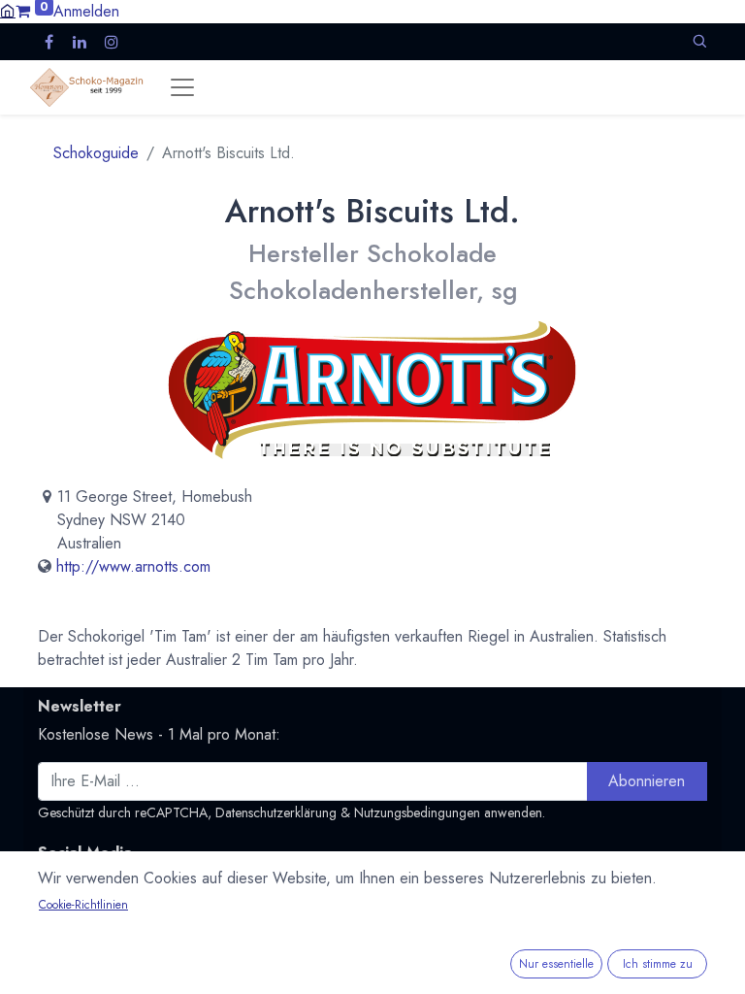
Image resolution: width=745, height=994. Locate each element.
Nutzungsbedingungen (417, 812)
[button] (699, 41)
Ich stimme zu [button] (658, 964)
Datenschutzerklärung (276, 812)
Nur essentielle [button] (556, 964)
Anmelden (86, 11)
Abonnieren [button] (646, 781)
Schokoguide (96, 153)
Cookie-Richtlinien (83, 904)
